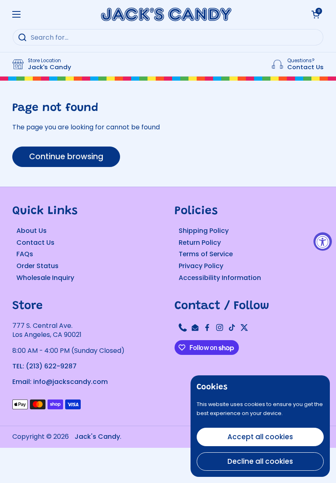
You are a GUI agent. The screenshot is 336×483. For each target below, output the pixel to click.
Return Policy (200, 242)
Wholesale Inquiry (45, 277)
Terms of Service (206, 254)
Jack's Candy (97, 436)
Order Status (37, 266)
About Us (31, 230)
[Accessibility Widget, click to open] (322, 241)
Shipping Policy (204, 230)
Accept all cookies (260, 437)
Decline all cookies (260, 461)
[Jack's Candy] (166, 14)
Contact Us (35, 242)
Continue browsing (66, 156)
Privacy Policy (201, 266)
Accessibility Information (220, 277)
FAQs (24, 254)
